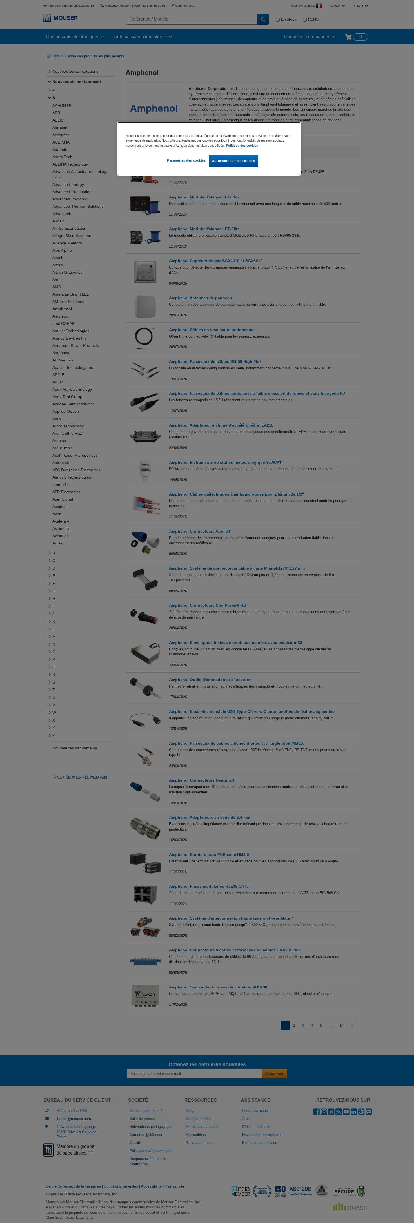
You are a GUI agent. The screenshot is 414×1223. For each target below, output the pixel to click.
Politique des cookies (242, 145)
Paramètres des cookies (186, 160)
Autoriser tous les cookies (233, 160)
